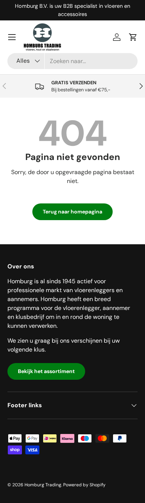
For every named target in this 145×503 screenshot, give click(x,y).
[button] (133, 37)
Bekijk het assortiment (46, 371)
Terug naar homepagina (72, 211)
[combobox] (72, 61)
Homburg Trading (43, 485)
